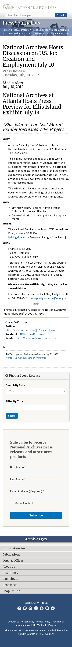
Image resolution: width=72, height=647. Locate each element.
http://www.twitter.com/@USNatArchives (30, 330)
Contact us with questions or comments (26, 357)
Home (6, 29)
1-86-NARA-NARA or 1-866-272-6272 (36, 633)
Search (60, 15)
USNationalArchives (32, 334)
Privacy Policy (43, 621)
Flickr (53, 608)
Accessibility (27, 621)
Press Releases (40, 29)
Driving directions (18, 237)
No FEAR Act (39, 625)
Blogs (47, 608)
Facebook (19, 608)
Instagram (30, 608)
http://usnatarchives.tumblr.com (36, 338)
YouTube (41, 608)
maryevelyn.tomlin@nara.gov (48, 298)
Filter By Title (14, 401)
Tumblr (36, 608)
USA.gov (52, 625)
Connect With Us (36, 602)
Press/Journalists (20, 29)
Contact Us (13, 621)
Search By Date (15, 385)
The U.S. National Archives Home (29, 6)
